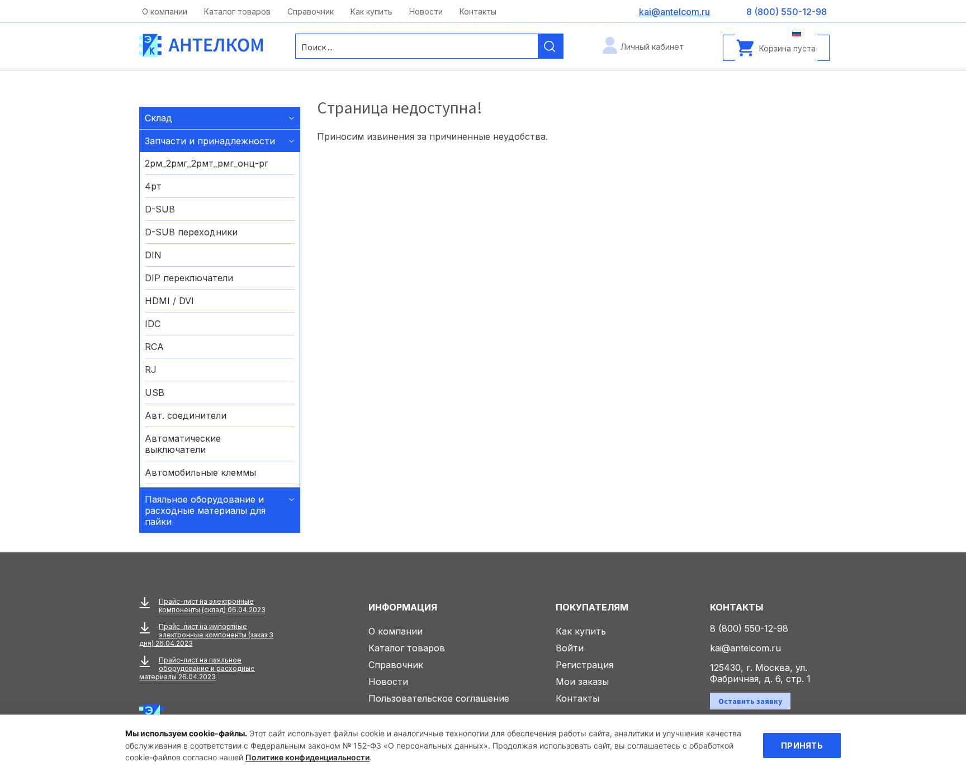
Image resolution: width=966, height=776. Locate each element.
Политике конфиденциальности (307, 757)
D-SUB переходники (191, 232)
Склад (158, 118)
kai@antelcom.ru (745, 648)
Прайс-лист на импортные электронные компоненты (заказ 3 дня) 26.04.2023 (206, 634)
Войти (570, 648)
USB (154, 392)
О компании (164, 11)
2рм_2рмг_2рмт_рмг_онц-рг (206, 163)
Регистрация (584, 664)
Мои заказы (582, 681)
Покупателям (592, 607)
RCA (154, 346)
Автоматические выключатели (183, 444)
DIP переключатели (189, 277)
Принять (802, 745)
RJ (151, 369)
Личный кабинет (652, 46)
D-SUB (160, 209)
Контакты (478, 11)
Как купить (371, 11)
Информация (402, 607)
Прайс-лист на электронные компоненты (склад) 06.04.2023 (212, 605)
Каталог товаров (237, 11)
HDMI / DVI (169, 300)
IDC (152, 323)
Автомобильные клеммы (200, 472)
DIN (153, 255)
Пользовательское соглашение (438, 698)
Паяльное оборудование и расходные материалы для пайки (205, 510)
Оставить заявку (750, 701)
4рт (153, 186)
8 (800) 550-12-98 (749, 628)
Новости (426, 11)
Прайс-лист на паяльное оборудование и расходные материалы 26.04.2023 (197, 668)
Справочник (310, 11)
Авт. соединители (185, 415)
